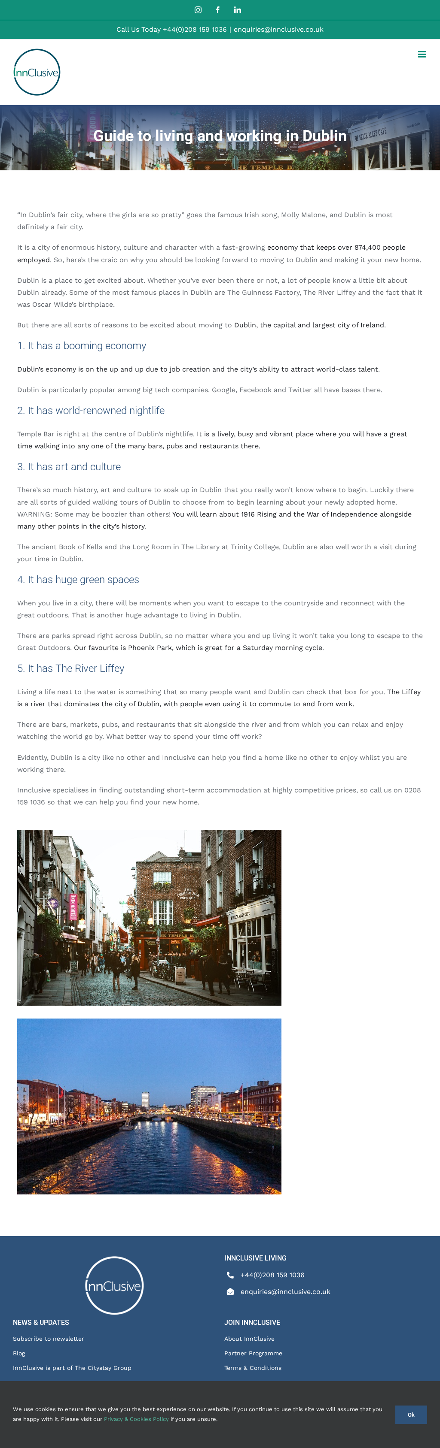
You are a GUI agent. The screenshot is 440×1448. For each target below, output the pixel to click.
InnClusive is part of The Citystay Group (72, 1367)
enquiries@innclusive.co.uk (279, 29)
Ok (411, 1415)
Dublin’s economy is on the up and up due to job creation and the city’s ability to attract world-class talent (197, 369)
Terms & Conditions (252, 1367)
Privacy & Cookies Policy (136, 1419)
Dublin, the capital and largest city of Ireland (309, 325)
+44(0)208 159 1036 (195, 29)
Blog (19, 1353)
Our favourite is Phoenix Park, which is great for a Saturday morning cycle (198, 648)
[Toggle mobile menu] (422, 54)
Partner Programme (253, 1353)
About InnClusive (249, 1338)
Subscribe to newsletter (48, 1338)
